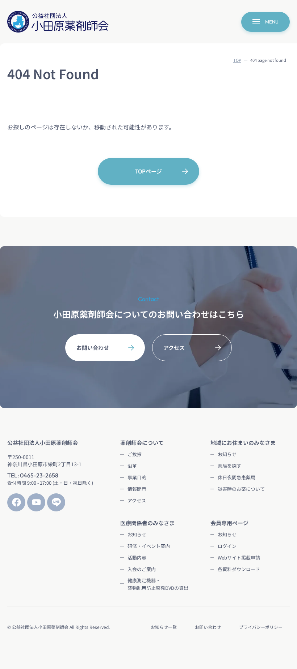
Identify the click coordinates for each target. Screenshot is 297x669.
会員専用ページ (229, 523)
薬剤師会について (142, 442)
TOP (237, 60)
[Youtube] (36, 502)
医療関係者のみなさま (147, 523)
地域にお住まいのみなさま (243, 442)
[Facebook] (16, 502)
